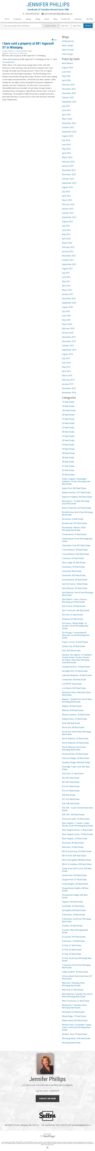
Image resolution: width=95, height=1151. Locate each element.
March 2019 (67, 375)
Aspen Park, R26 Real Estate (74, 488)
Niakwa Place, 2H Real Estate (74, 719)
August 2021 (67, 268)
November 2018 (69, 392)
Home (7, 19)
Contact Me (65, 19)
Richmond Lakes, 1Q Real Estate (76, 819)
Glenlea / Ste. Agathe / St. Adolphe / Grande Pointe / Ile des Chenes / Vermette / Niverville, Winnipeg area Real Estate (77, 659)
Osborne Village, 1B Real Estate (75, 758)
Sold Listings (67, 54)
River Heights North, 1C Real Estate (77, 830)
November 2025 (69, 93)
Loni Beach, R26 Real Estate (74, 688)
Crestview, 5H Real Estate (73, 558)
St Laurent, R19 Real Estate (73, 937)
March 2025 (67, 119)
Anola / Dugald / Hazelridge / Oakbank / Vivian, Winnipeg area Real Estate (76, 481)
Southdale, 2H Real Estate (73, 906)
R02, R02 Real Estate (70, 778)
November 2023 (69, 174)
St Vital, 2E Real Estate (71, 954)
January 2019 (67, 384)
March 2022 (67, 243)
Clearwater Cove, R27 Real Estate (76, 545)
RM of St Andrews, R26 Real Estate (77, 864)
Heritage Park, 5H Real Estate (75, 671)
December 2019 (69, 337)
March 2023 (67, 200)
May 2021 (66, 281)
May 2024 (66, 149)
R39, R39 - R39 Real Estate (73, 814)
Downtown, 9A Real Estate (73, 567)
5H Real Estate (68, 474)
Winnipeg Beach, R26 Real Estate (76, 1038)
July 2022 (66, 226)
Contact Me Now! (47, 1098)
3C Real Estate (68, 436)
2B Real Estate (68, 414)
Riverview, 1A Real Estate (72, 847)
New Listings (67, 45)
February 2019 (68, 380)
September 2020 (69, 303)
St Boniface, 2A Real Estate (73, 914)
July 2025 (66, 106)
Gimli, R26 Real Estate (71, 650)
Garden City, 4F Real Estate (73, 646)
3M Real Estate (68, 453)
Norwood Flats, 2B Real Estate (75, 754)
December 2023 (69, 170)
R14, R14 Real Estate (70, 790)
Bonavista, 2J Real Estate (72, 519)
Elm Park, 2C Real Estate (72, 614)
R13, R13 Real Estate (70, 786)
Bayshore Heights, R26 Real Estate (77, 496)
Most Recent (67, 63)
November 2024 (69, 123)
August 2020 (67, 307)
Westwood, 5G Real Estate (73, 1012)
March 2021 (67, 290)
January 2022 (67, 251)
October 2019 (68, 345)
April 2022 (66, 238)
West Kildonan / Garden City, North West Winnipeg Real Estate (77, 995)
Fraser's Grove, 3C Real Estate (75, 642)
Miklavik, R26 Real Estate (72, 710)
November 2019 (69, 341)
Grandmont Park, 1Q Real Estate (76, 666)
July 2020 (66, 311)
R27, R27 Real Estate (70, 799)
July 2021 (66, 273)
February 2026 (68, 84)
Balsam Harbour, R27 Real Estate (76, 492)
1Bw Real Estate (69, 410)
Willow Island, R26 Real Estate (75, 1020)
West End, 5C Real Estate (72, 989)
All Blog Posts (68, 41)
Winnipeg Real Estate (71, 1042)
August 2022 (67, 221)
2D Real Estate (68, 423)
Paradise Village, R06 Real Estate (76, 762)
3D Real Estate (68, 440)
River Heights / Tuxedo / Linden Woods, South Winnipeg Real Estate (77, 824)
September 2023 (69, 183)
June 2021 (66, 277)
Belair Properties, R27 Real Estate (76, 508)
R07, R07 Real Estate (70, 782)
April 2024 (66, 153)
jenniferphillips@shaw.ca (81, 1125)
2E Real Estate (68, 427)
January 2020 (67, 332)
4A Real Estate (68, 457)
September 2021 (69, 264)
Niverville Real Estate (71, 723)
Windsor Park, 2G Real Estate (74, 1034)
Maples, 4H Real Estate (72, 706)
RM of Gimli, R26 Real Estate (74, 855)
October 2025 (68, 97)
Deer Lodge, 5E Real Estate (73, 562)
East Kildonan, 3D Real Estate (74, 588)
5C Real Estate (68, 466)
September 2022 (69, 217)
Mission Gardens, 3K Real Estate (76, 714)
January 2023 (67, 208)
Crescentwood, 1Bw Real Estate (75, 554)
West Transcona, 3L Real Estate (75, 1001)
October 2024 (68, 127)
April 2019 (66, 371)
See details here (8, 62)
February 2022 (68, 247)
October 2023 (68, 178)
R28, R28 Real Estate (70, 803)
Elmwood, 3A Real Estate (72, 619)
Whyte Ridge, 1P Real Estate (74, 1016)
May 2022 (66, 234)
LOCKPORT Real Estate (72, 684)
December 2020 (69, 298)
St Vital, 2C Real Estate (71, 945)
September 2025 (69, 101)
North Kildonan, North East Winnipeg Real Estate (74, 748)
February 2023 (68, 204)
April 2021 (66, 285)
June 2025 (66, 110)
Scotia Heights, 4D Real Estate (75, 884)
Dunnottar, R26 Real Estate (74, 575)
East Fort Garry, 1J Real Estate (75, 584)
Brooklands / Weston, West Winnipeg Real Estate (74, 528)
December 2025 (69, 89)
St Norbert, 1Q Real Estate (73, 941)
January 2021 (67, 294)
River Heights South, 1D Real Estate (77, 834)
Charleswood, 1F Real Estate (74, 534)
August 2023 (67, 187)
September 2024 (69, 131)
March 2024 (67, 157)
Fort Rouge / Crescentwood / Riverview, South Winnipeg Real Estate (75, 635)
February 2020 (68, 328)
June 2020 (66, 315)
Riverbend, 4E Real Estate (73, 843)
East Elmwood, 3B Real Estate (74, 579)
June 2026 (66, 72)
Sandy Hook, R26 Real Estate (74, 875)
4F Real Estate (68, 461)
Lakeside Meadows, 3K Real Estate (77, 675)
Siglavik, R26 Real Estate (72, 901)
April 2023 (66, 196)
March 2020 (67, 324)
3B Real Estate (68, 432)
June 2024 (66, 144)
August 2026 (67, 67)
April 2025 (66, 114)
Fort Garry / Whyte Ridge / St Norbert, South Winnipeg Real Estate (75, 626)
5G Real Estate (68, 470)
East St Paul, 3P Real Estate (73, 606)
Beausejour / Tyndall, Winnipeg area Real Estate (75, 502)
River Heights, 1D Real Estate (74, 838)
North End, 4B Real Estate (73, 727)
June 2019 (66, 362)
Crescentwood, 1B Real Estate (75, 549)
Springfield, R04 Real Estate (74, 910)
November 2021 (69, 255)
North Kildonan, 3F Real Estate (75, 738)
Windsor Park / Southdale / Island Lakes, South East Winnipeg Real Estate (76, 1027)
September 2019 (69, 350)
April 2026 (66, 80)
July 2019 (66, 358)
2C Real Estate (68, 419)
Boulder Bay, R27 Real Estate (74, 523)
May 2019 (66, 367)
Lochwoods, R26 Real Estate (74, 679)
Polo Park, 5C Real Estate (73, 773)
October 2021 (68, 260)
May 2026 (66, 76)
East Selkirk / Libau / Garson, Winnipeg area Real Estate (74, 600)
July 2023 (66, 191)
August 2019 (67, 354)
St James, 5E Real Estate (72, 925)
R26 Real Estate (68, 795)
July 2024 (66, 140)
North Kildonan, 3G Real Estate (75, 743)
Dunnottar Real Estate (71, 571)
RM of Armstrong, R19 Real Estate (76, 851)
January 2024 (67, 166)
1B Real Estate (68, 406)
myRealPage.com (47, 1136)
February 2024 (68, 161)
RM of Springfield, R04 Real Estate (76, 860)
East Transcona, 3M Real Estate (75, 610)
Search (88, 26)
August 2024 (67, 136)
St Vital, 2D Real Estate (71, 949)
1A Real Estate (68, 402)
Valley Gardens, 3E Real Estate (75, 972)
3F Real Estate (68, 444)
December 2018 (69, 388)
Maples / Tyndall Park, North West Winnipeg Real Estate (77, 700)
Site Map (89, 19)
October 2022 (68, 213)
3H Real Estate (68, 449)
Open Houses (68, 49)
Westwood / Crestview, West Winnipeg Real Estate (74, 1006)
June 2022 (66, 230)
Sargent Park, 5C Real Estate (18, 53)
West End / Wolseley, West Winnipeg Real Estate (73, 984)
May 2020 (66, 320)
